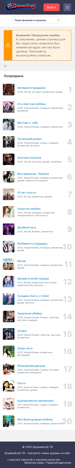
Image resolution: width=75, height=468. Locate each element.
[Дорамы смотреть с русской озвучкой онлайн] (23, 7)
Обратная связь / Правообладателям (47, 462)
